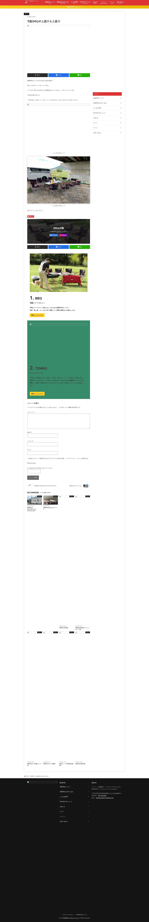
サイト (29, 449)
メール (30, 441)
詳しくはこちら (38, 315)
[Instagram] (63, 235)
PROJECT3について (81, 914)
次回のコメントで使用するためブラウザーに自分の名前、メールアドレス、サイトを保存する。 (59, 458)
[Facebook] (53, 235)
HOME (27, 776)
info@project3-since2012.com (105, 798)
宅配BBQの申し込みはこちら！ (74, 6)
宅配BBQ (26, 13)
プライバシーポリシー (68, 914)
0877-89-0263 (102, 795)
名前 (29, 432)
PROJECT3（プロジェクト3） (71, 918)
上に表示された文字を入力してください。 (40, 468)
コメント (31, 412)
